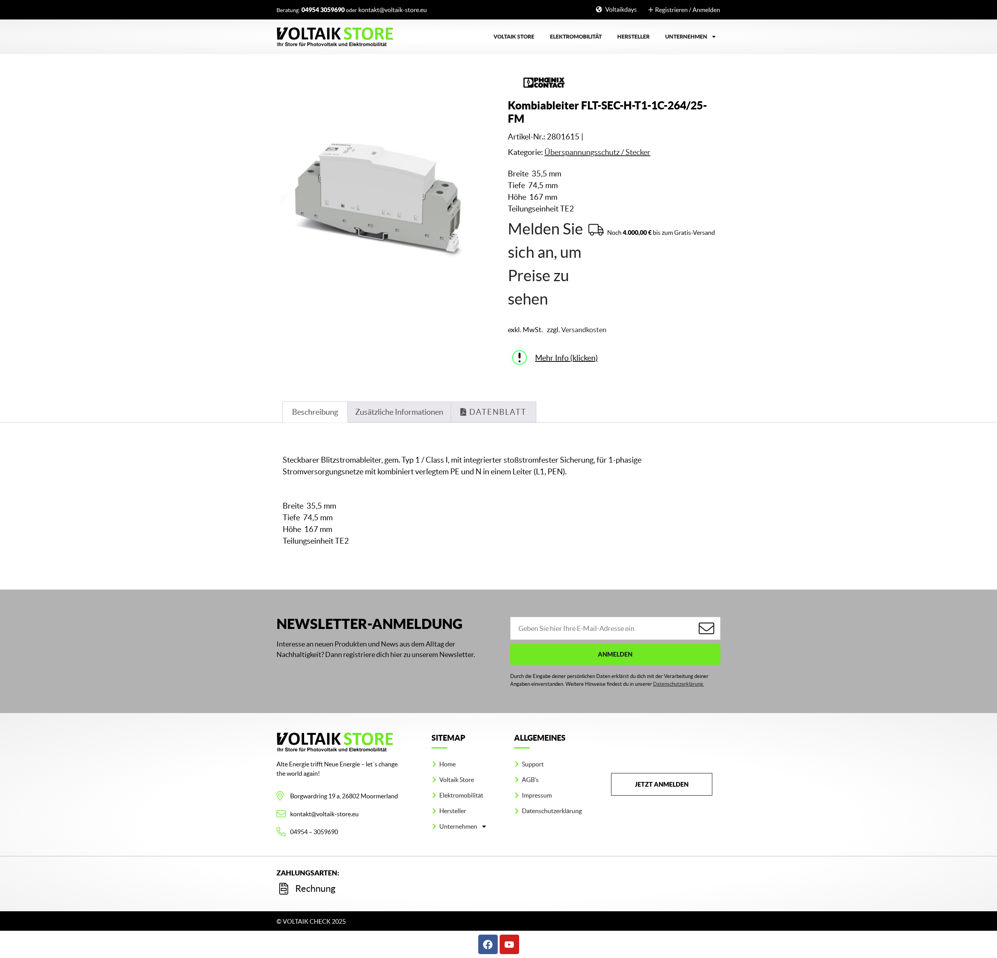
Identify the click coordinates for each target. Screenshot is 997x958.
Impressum (537, 795)
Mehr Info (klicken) (566, 358)
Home (447, 764)
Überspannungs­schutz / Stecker (597, 152)
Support (533, 764)
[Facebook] (488, 944)
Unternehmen (686, 36)
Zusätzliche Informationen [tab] (399, 412)
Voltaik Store (513, 36)
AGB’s (530, 779)
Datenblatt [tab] (497, 412)
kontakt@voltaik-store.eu (392, 9)
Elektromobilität (576, 36)
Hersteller (633, 36)
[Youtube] (509, 944)
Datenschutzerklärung (552, 810)
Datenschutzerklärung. (678, 684)
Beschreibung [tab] (315, 412)
